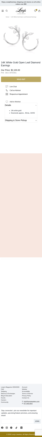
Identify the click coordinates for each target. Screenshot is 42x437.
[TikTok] (16, 427)
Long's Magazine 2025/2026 (10, 387)
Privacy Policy (26, 395)
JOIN (37, 421)
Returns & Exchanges (8, 393)
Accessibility (26, 391)
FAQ (2, 389)
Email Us (21, 149)
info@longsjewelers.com (31, 401)
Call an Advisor (15, 90)
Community (4, 402)
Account (24, 387)
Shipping (4, 391)
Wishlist (24, 389)
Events (3, 398)
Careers (3, 400)
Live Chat (13, 86)
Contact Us (25, 398)
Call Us (7, 149)
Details (8, 105)
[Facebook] (2, 427)
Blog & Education (6, 395)
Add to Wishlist (15, 102)
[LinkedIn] (21, 427)
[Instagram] (7, 427)
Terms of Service (27, 393)
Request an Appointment (19, 94)
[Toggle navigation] (3, 11)
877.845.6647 (28, 403)
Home (7, 17)
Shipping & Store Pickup (16, 120)
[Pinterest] (11, 427)
